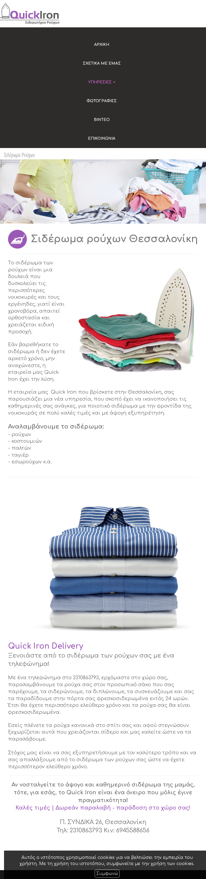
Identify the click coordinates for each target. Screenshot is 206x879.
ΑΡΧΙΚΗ (101, 45)
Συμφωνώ (107, 873)
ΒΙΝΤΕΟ (102, 120)
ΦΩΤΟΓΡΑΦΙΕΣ (102, 101)
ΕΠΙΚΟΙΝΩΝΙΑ (101, 138)
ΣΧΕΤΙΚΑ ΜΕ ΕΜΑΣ (102, 63)
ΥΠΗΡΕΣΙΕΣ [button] (100, 82)
